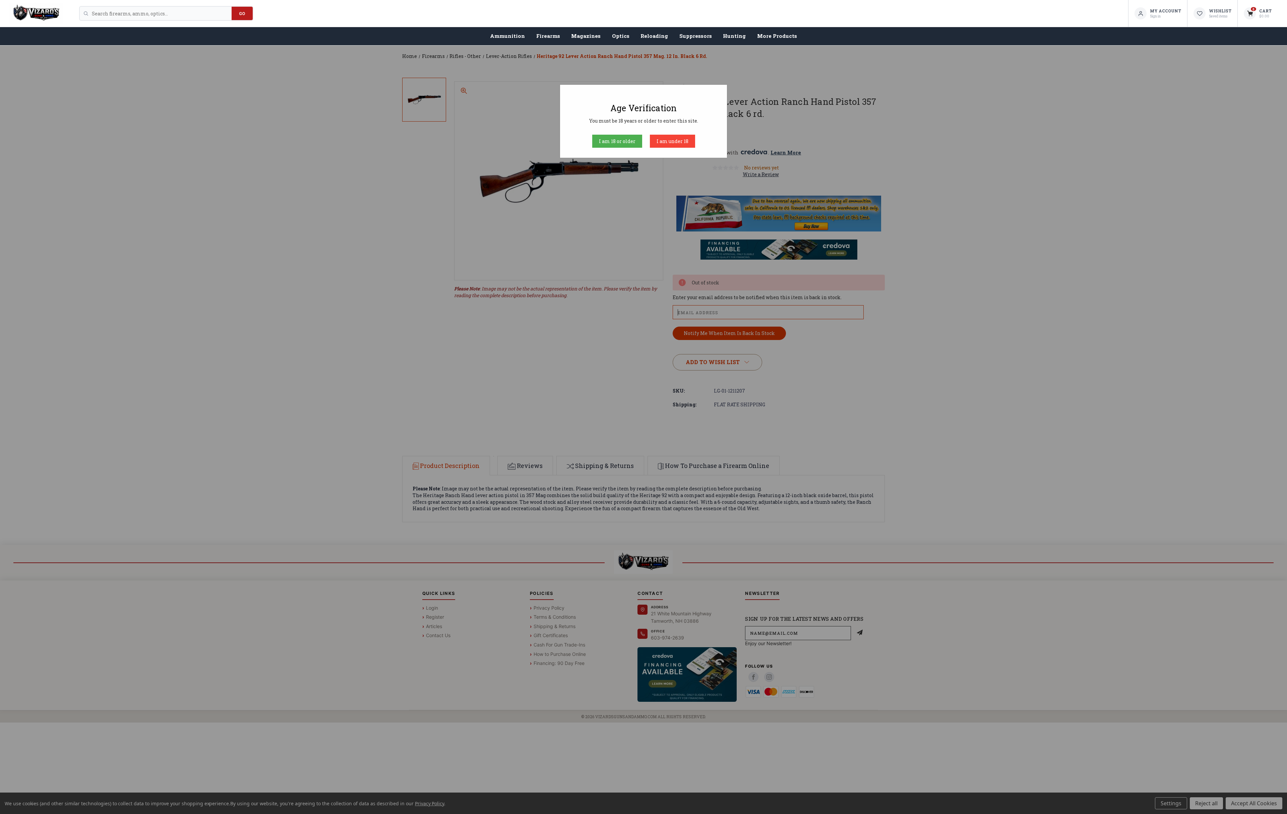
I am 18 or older (617, 141)
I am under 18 (672, 141)
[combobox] (162, 13)
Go (242, 13)
